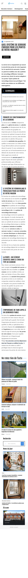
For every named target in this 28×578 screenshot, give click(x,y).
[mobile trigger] (3, 3)
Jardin (3, 409)
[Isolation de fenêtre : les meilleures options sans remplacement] (14, 489)
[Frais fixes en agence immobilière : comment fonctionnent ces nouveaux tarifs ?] (14, 461)
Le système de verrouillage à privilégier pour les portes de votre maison (14, 101)
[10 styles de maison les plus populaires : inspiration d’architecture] (14, 420)
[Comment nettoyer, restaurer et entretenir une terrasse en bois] (14, 394)
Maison (3, 434)
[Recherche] (22, 3)
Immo (3, 473)
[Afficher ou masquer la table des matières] (20, 91)
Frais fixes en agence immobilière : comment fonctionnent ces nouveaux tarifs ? (12, 476)
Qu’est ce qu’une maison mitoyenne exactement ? (12, 519)
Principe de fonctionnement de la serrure (13, 96)
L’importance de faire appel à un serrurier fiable (13, 111)
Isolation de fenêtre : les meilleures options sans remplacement (13, 503)
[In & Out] (11, 3)
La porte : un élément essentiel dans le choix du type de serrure (14, 106)
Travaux (3, 384)
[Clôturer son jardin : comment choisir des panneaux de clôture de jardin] (14, 369)
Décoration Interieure (6, 500)
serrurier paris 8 (17, 157)
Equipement (6, 57)
